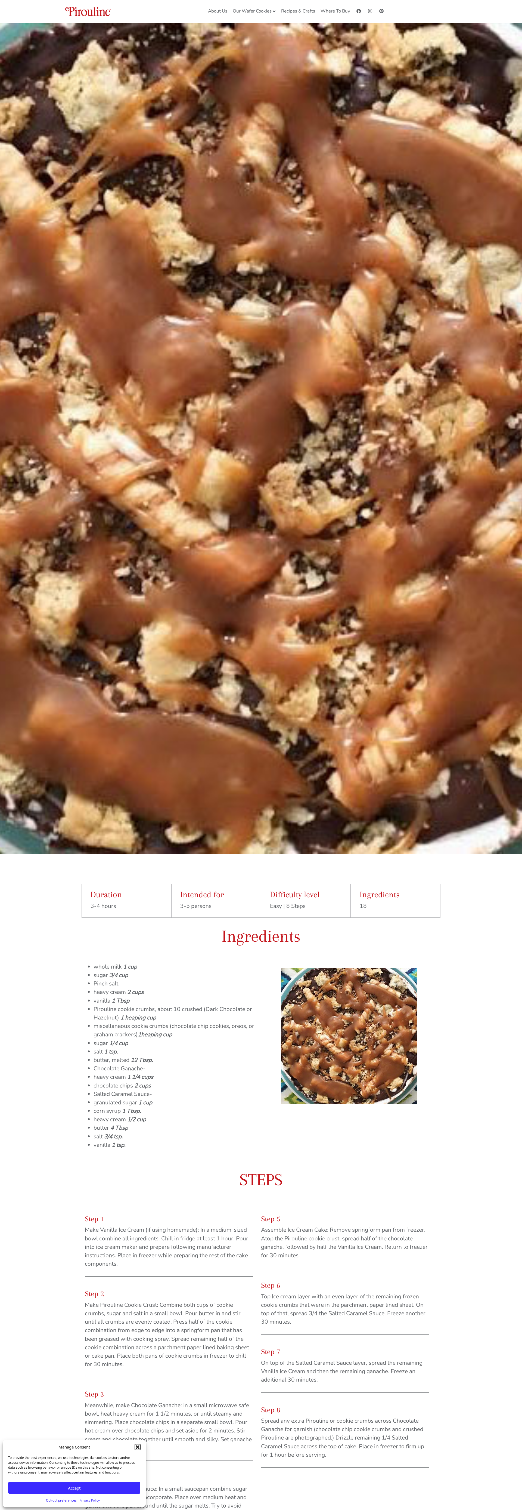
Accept (74, 1488)
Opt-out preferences (61, 1500)
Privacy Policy (89, 1500)
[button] (137, 1447)
